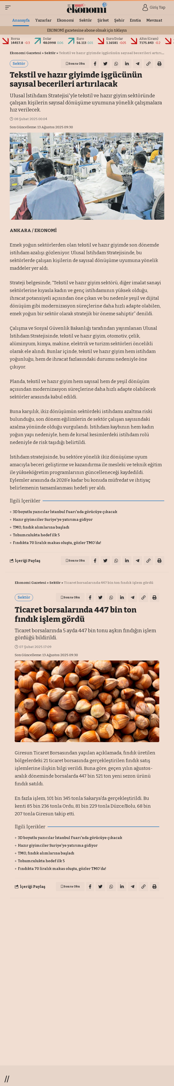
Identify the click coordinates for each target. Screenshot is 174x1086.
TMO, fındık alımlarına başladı (41, 527)
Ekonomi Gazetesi (25, 53)
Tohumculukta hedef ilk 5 (36, 535)
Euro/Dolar (114, 39)
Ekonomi (62, 909)
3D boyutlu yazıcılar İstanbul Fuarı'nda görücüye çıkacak (65, 512)
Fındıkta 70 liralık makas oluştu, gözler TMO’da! (57, 543)
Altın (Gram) (148, 39)
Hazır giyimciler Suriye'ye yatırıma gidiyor (53, 519)
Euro (80, 39)
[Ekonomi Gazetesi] (87, 7)
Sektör (50, 53)
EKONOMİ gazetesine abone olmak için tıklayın (87, 30)
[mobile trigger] (9, 7)
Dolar (47, 39)
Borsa (15, 39)
